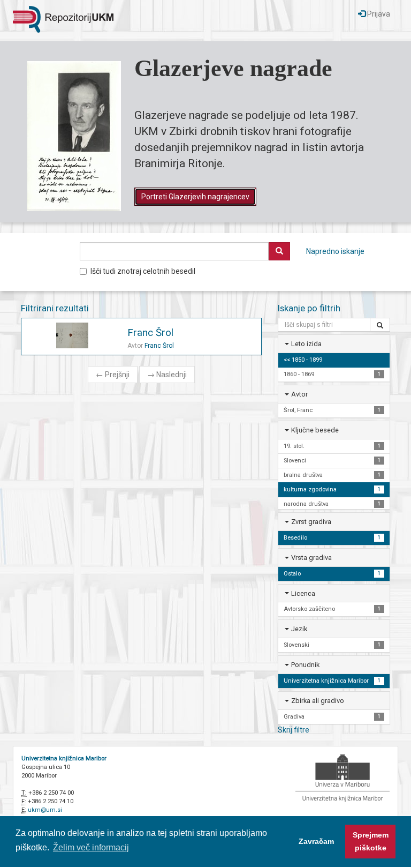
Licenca (303, 593)
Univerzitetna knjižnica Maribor (63, 758)
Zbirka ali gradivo (317, 701)
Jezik (299, 629)
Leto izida (306, 344)
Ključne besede (315, 430)
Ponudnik (305, 665)
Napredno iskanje (335, 251)
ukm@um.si (45, 809)
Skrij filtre (293, 730)
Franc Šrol (150, 332)
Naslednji (167, 374)
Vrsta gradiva (311, 558)
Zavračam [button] (316, 841)
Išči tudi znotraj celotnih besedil (142, 271)
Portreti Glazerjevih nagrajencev (195, 196)
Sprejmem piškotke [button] (371, 841)
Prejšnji (113, 374)
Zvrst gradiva (311, 522)
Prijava (378, 14)
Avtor (299, 394)
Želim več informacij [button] (91, 847)
